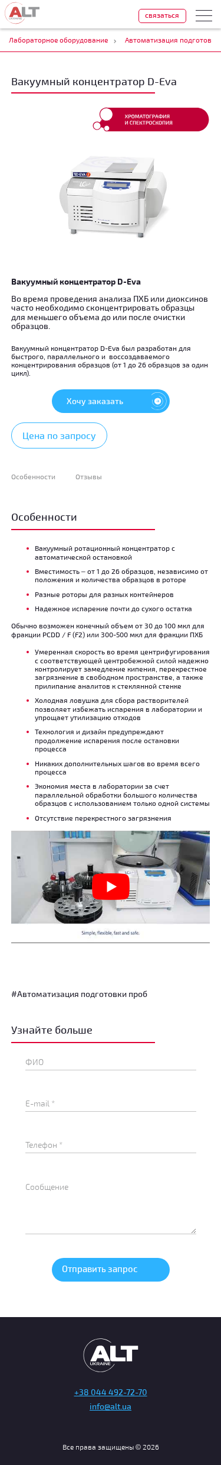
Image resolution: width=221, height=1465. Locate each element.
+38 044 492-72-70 (110, 1392)
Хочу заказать (95, 401)
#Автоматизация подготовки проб (79, 994)
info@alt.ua (110, 1406)
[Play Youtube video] (110, 887)
